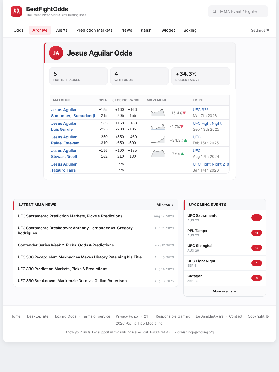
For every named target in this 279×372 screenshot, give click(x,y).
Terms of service (96, 316)
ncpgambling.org (201, 332)
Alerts (62, 30)
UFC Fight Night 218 (211, 164)
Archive (39, 30)
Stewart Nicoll (64, 156)
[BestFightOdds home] (16, 11)
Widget (168, 30)
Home (15, 316)
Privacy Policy (127, 316)
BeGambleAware (210, 316)
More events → (224, 291)
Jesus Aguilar (64, 109)
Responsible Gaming (173, 316)
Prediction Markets (94, 30)
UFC (197, 137)
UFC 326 (201, 109)
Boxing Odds (66, 316)
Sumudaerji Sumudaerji (73, 115)
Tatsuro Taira (63, 170)
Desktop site (37, 316)
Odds (19, 30)
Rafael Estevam (65, 143)
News (126, 30)
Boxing (190, 30)
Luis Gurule (62, 129)
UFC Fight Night (207, 123)
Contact (235, 316)
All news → (165, 205)
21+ (147, 316)
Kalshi (147, 30)
